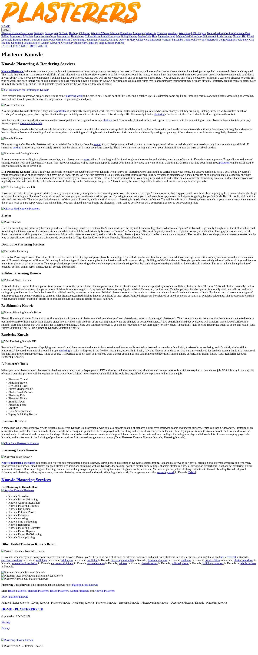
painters (122, 563)
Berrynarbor (63, 36)
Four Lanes (27, 33)
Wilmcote (150, 33)
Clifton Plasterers (79, 590)
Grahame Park (242, 33)
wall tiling (41, 560)
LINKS (6, 30)
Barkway (39, 33)
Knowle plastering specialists (18, 462)
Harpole (237, 39)
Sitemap (5, 622)
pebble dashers (248, 563)
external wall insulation (24, 563)
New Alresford (215, 33)
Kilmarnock (209, 36)
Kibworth (55, 42)
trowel (97, 144)
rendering (64, 350)
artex (86, 159)
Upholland (17, 42)
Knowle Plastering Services (26, 479)
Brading (5, 42)
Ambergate (139, 33)
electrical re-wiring (11, 560)
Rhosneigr (80, 42)
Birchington (199, 33)
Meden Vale (144, 36)
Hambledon (77, 36)
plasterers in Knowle (30, 123)
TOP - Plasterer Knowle (14, 596)
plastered (108, 120)
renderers (186, 560)
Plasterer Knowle (11, 33)
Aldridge (113, 39)
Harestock (212, 39)
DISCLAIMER (38, 45)
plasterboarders (149, 563)
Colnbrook (190, 39)
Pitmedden (126, 33)
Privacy (5, 628)
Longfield (6, 39)
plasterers (224, 162)
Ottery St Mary (127, 39)
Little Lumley (224, 36)
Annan (45, 36)
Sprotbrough (48, 39)
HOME (5, 26)
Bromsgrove (51, 33)
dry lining (92, 560)
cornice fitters (212, 560)
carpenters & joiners (62, 563)
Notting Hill (239, 36)
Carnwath (34, 39)
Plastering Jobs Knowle (85, 584)
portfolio (61, 110)
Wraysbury (196, 36)
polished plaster (180, 563)
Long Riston (226, 39)
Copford (229, 33)
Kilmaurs (162, 33)
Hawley (132, 36)
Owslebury (67, 42)
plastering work (74, 95)
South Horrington (110, 36)
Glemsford (92, 42)
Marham (115, 33)
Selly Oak (248, 39)
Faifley (5, 36)
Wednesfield (183, 36)
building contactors (213, 563)
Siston (25, 39)
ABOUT (7, 45)
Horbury (73, 33)
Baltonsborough (166, 36)
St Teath (63, 33)
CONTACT (21, 45)
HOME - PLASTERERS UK (22, 609)
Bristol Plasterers (59, 590)
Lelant (27, 42)
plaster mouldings (243, 560)
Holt (154, 36)
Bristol (192, 472)
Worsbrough (186, 33)
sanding (17, 147)
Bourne (17, 39)
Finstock (103, 39)
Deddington (91, 39)
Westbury (173, 33)
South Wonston (162, 39)
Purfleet (119, 42)
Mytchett (28, 36)
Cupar (52, 36)
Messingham (63, 39)
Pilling (124, 36)
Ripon (37, 36)
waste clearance (96, 563)
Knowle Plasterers (104, 590)
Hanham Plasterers (38, 590)
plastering (159, 114)
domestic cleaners (157, 560)
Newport (201, 39)
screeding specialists (122, 560)
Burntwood (16, 36)
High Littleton (106, 42)
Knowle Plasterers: (12, 71)
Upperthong (77, 39)
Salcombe (177, 39)
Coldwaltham (92, 36)
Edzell (250, 36)
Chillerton (84, 33)
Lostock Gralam (40, 42)
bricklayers (67, 560)
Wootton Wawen (100, 33)
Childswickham (145, 39)
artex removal (228, 557)
